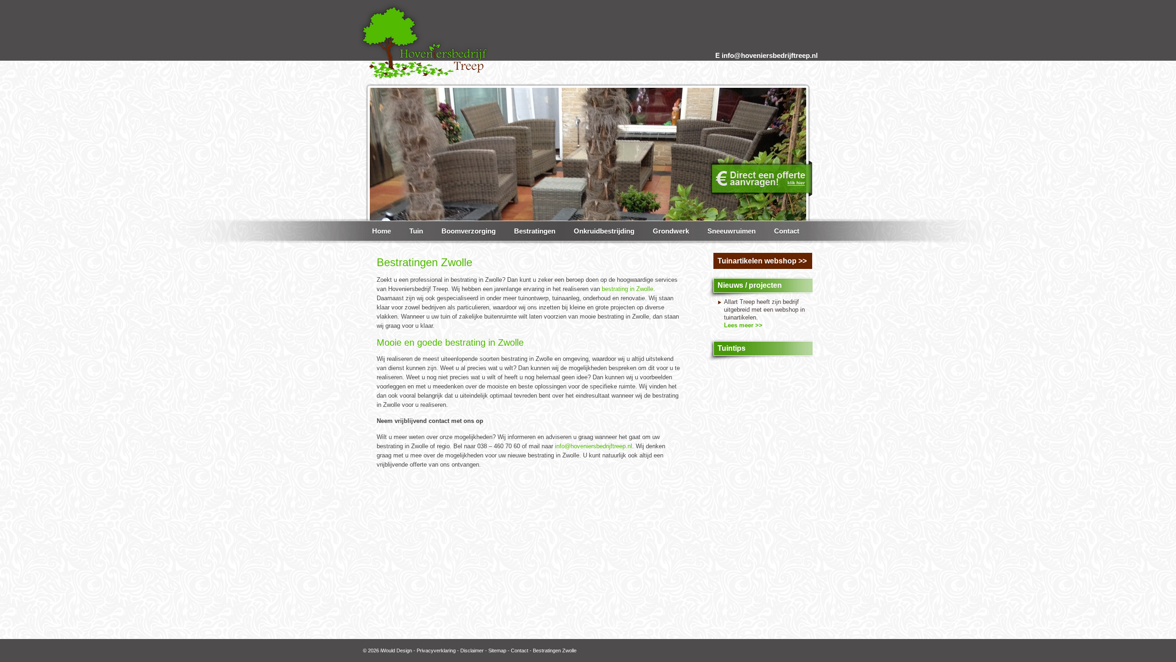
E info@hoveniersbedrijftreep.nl (766, 55)
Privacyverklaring (436, 650)
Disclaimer (472, 650)
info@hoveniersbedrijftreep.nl (593, 446)
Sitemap (497, 650)
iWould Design (396, 650)
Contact (519, 650)
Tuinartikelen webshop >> (762, 261)
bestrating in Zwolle (627, 288)
